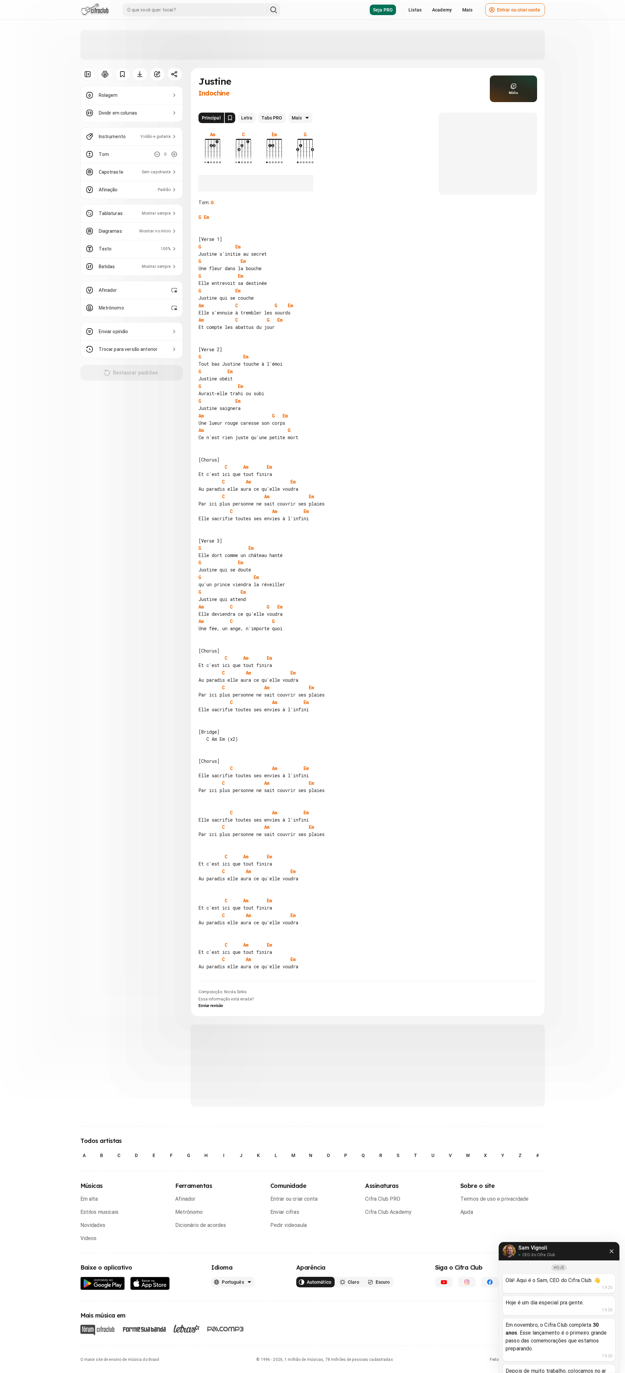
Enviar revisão (210, 1005)
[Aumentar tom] (174, 154)
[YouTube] (444, 1282)
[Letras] (186, 1329)
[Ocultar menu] (87, 74)
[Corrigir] (157, 74)
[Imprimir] (105, 74)
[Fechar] (611, 1251)
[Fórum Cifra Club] (97, 1330)
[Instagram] (467, 1282)
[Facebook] (490, 1282)
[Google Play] (102, 1283)
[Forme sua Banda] (144, 1328)
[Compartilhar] (174, 74)
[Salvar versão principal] (230, 118)
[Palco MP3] (225, 1329)
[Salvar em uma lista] (122, 74)
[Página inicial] (95, 10)
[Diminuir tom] (157, 154)
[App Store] (150, 1283)
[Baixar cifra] (140, 74)
